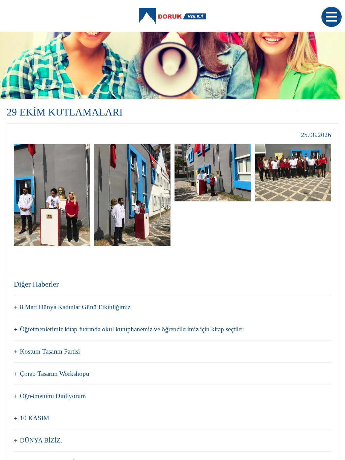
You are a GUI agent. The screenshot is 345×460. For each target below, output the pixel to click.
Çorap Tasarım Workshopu (54, 373)
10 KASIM (34, 418)
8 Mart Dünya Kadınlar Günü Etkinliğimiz (75, 306)
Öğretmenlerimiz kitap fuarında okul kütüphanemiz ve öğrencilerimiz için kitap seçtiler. (132, 329)
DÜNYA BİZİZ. (41, 440)
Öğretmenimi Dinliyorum (53, 395)
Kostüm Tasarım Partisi (50, 351)
